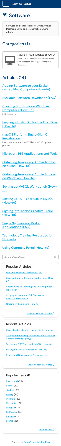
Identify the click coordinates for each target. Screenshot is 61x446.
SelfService (12, 412)
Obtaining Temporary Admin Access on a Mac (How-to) (29, 164)
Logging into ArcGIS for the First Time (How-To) (30, 124)
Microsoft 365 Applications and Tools (29, 154)
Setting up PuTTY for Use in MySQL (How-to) (27, 201)
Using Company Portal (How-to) (25, 248)
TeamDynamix (31, 442)
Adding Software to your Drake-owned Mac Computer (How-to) (26, 87)
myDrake (10, 398)
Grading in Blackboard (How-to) (22, 303)
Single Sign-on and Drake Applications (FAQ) (21, 225)
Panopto (10, 407)
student (10, 390)
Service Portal (21, 4)
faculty (9, 394)
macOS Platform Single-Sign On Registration (25, 136)
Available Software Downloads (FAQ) (29, 98)
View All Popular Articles (40, 313)
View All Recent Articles (40, 364)
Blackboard (12, 381)
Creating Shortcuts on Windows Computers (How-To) (26, 108)
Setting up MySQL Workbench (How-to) (29, 188)
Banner (9, 385)
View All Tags (46, 429)
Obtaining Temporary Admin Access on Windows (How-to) (29, 176)
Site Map (45, 442)
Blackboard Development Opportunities (26, 355)
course (9, 420)
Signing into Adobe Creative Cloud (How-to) (27, 213)
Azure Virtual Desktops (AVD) (37, 55)
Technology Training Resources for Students (27, 237)
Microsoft (11, 403)
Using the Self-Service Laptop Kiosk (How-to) (29, 330)
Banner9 (10, 416)
